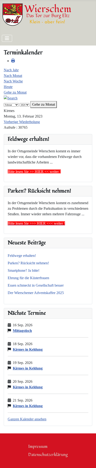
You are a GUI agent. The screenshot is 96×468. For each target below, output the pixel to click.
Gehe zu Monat (15, 92)
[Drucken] (13, 61)
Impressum (38, 446)
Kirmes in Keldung (28, 349)
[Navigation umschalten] (7, 38)
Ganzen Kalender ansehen (27, 419)
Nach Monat (13, 76)
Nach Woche (13, 81)
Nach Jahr (11, 70)
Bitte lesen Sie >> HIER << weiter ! (34, 171)
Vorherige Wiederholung (22, 122)
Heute (8, 87)
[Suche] (10, 98)
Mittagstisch (22, 331)
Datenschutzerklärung (48, 455)
